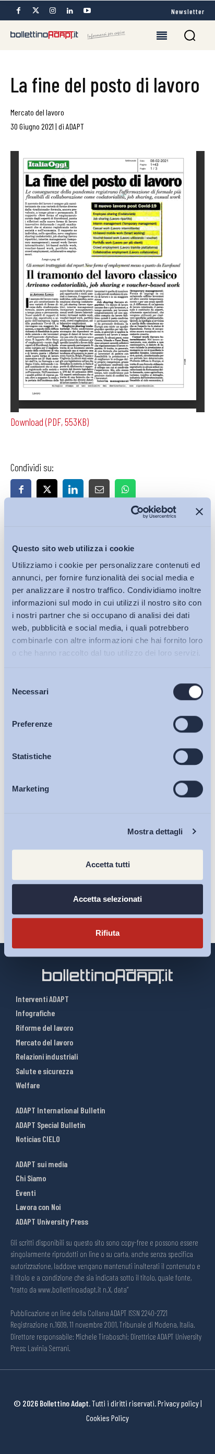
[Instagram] (53, 11)
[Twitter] (35, 11)
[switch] (188, 724)
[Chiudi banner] (199, 512)
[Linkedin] (70, 11)
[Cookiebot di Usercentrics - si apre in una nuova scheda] (133, 512)
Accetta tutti (108, 864)
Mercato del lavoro (37, 112)
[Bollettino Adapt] (67, 35)
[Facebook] (18, 11)
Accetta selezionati (107, 898)
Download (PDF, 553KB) (49, 421)
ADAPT (75, 126)
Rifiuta (107, 932)
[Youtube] (87, 11)
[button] (190, 35)
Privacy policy (178, 1403)
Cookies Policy (107, 1418)
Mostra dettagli (155, 831)
